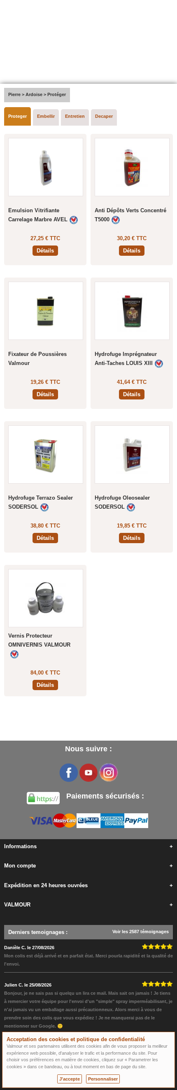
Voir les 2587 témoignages (140, 931)
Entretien (75, 116)
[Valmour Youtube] (88, 773)
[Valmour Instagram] (108, 773)
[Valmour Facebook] (69, 773)
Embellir (46, 116)
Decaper (104, 116)
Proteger (17, 116)
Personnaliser (103, 1078)
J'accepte (69, 1078)
